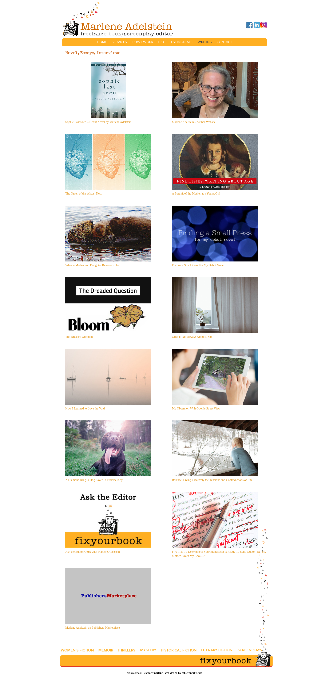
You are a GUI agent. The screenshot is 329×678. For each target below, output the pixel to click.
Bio (161, 42)
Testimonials (180, 42)
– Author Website (205, 122)
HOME (102, 42)
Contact (224, 42)
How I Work (142, 42)
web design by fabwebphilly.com (183, 673)
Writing (204, 42)
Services (119, 42)
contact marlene (153, 673)
